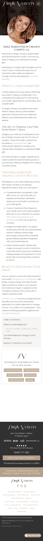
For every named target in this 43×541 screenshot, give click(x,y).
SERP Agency (6, 523)
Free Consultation (22, 501)
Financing (34, 501)
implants (25, 217)
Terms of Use (16, 526)
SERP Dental (20, 521)
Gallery (32, 508)
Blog (16, 508)
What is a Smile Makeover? (15, 324)
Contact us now (9, 298)
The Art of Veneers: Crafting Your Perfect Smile (22, 330)
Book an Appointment (13, 505)
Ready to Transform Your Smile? (18, 343)
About (10, 508)
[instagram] (21, 486)
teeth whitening (13, 217)
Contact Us (23, 508)
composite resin (20, 143)
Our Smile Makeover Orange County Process (20, 337)
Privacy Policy (6, 526)
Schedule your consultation (24, 279)
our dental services (10, 313)
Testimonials (21, 511)
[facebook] (18, 486)
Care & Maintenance (30, 505)
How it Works (9, 501)
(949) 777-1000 (21, 452)
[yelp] (25, 486)
